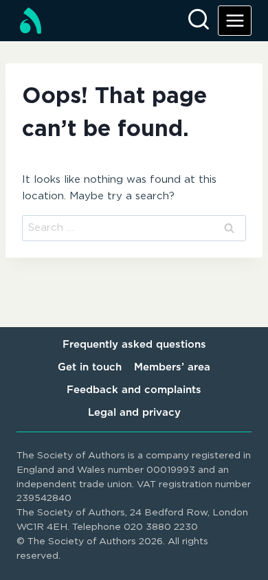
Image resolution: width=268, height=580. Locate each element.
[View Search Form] (198, 20)
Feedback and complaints (134, 390)
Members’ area (172, 367)
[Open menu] (235, 20)
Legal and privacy (134, 413)
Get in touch (90, 367)
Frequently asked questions (134, 344)
